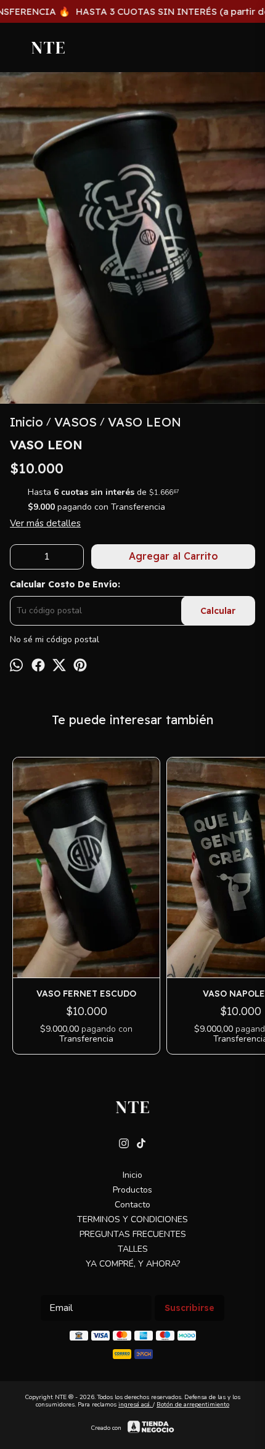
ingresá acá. (135, 1404)
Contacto (132, 1204)
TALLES (133, 1249)
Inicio (132, 1175)
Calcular (217, 610)
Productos (132, 1190)
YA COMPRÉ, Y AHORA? (133, 1264)
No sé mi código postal (54, 640)
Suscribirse (189, 1307)
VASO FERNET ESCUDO (86, 993)
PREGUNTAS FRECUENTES (133, 1234)
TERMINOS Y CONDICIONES (132, 1219)
